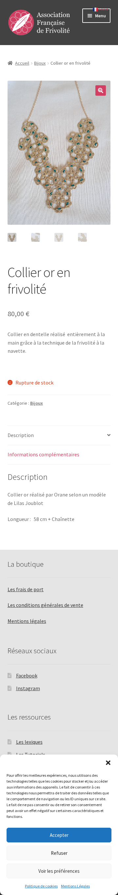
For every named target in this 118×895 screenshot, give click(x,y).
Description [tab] (21, 435)
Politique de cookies (41, 886)
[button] (108, 762)
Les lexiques (29, 742)
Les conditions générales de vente (45, 605)
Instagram (28, 688)
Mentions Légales (75, 886)
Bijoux (40, 63)
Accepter (59, 835)
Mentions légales (27, 621)
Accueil (22, 63)
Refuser (59, 853)
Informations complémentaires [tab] (43, 454)
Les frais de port (26, 589)
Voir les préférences (59, 871)
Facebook (26, 675)
